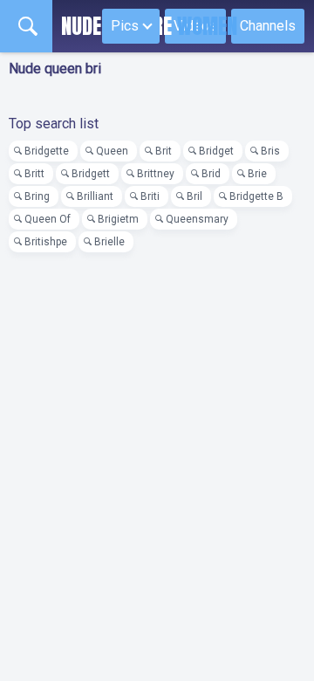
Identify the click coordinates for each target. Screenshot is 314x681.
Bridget (216, 151)
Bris (270, 151)
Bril (194, 196)
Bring (37, 196)
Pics (125, 25)
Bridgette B (256, 196)
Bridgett (91, 174)
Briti (150, 196)
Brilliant (95, 196)
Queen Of (47, 219)
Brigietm (118, 219)
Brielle (109, 242)
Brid (211, 174)
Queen (112, 151)
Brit (163, 151)
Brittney (155, 174)
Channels (268, 25)
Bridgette (46, 151)
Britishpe (45, 242)
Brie (257, 174)
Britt (34, 174)
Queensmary (197, 219)
